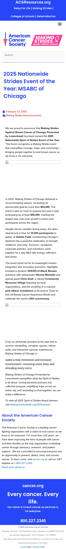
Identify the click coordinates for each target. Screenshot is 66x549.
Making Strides (42, 8)
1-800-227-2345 (23, 463)
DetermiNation (46, 16)
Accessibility (26, 547)
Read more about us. (13, 467)
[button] (60, 24)
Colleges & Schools (22, 16)
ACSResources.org (33, 2)
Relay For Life (22, 8)
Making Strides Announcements (23, 115)
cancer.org (38, 459)
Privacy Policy (39, 547)
